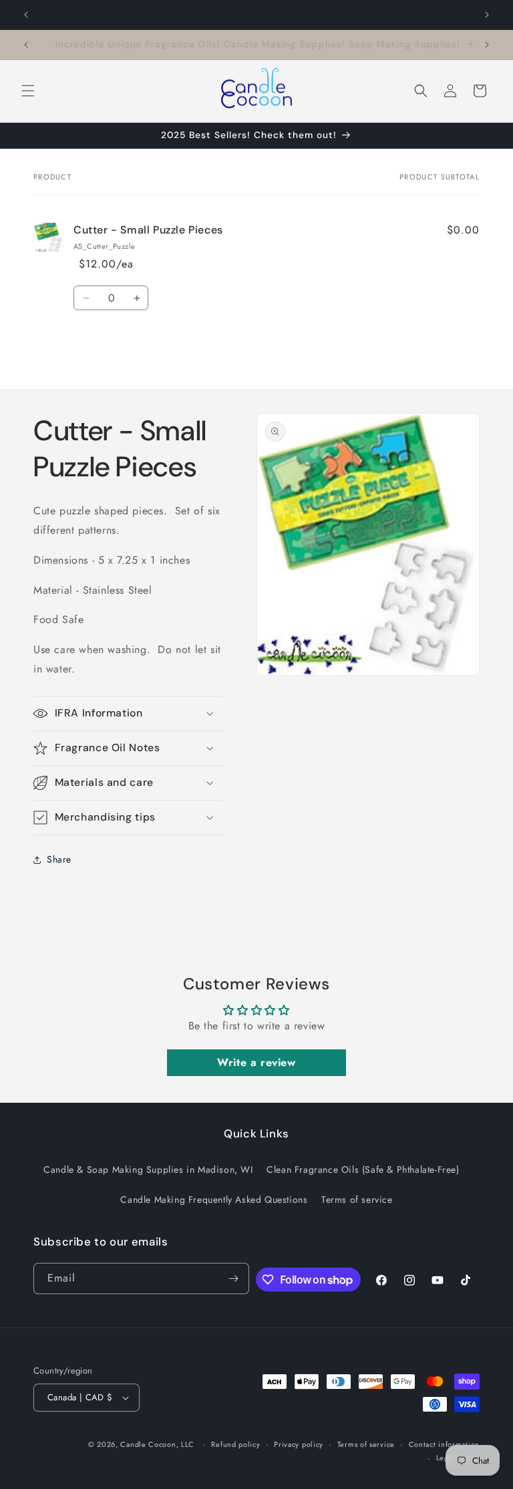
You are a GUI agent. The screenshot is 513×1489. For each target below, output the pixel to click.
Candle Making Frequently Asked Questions (213, 1199)
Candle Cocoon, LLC (157, 1444)
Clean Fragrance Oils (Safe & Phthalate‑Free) (363, 1169)
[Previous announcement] (26, 14)
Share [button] (59, 859)
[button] (28, 90)
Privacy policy (298, 1444)
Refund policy (235, 1444)
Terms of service (357, 1199)
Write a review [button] (256, 1062)
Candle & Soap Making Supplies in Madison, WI (147, 1169)
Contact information (444, 1444)
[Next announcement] (487, 14)
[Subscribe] (233, 1278)
